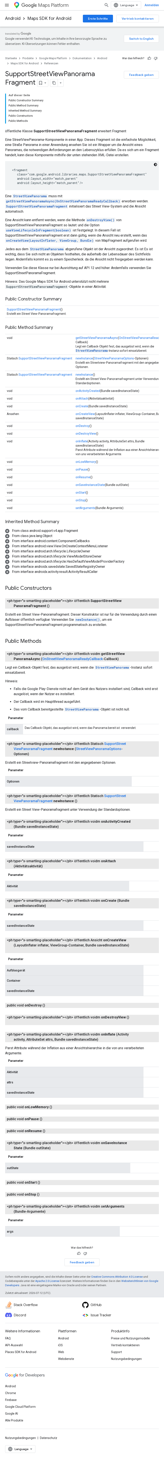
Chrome (10, 1393)
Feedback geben (141, 75)
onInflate (82, 441)
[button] (41, 531)
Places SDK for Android (20, 1352)
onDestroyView (86, 433)
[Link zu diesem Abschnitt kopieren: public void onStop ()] (44, 1194)
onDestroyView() (100, 220)
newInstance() (88, 620)
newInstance (84, 358)
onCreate (82, 406)
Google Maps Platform (53, 58)
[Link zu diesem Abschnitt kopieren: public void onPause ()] (47, 1119)
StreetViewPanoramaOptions (114, 358)
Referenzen (51, 63)
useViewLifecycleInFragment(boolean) (38, 230)
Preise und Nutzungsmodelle (130, 1338)
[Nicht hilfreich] (155, 58)
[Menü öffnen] (7, 5)
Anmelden (152, 5)
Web (61, 1352)
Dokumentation (82, 58)
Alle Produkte (14, 1420)
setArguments (85, 508)
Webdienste (66, 1359)
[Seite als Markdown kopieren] (54, 83)
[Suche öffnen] (106, 5)
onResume (83, 477)
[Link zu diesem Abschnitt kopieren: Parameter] (27, 718)
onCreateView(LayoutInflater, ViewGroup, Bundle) (50, 240)
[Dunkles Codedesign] (155, 164)
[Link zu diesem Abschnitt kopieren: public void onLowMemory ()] (57, 1107)
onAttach (82, 398)
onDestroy (82, 426)
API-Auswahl (14, 1345)
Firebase (11, 1400)
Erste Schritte (98, 19)
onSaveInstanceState (90, 485)
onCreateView (85, 414)
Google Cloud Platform (20, 1406)
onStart (81, 492)
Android (12, 18)
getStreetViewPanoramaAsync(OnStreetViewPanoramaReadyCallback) (63, 201)
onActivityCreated (88, 391)
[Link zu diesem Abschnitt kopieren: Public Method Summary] (57, 327)
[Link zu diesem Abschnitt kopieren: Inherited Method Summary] (63, 522)
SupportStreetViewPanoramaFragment (36, 206)
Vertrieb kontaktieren (138, 19)
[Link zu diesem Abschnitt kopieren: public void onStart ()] (45, 1182)
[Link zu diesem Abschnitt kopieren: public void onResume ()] (50, 1131)
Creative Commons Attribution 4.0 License (117, 1276)
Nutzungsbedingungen (126, 1359)
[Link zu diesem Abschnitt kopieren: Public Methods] (45, 641)
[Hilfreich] (149, 58)
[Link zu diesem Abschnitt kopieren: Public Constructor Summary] (66, 299)
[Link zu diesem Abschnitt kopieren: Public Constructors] (56, 588)
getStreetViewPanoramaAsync (97, 338)
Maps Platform (53, 5)
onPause (82, 469)
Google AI (11, 1413)
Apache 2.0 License (47, 1281)
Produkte (28, 58)
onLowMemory (86, 461)
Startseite (11, 58)
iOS (60, 1345)
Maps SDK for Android (49, 18)
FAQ (8, 1338)
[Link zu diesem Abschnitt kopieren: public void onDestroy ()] (50, 1005)
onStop (80, 500)
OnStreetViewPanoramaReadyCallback (72, 659)
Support (116, 1352)
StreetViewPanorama (30, 196)
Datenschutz (48, 1438)
